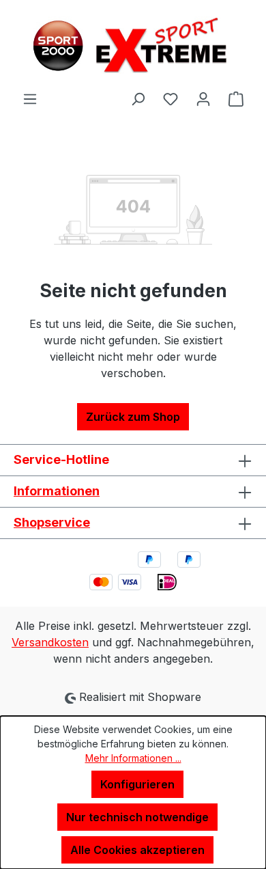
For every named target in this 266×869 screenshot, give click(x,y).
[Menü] (30, 98)
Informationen (57, 491)
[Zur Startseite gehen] (133, 45)
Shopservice (52, 522)
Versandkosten (50, 642)
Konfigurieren (137, 784)
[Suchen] (137, 98)
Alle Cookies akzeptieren (137, 850)
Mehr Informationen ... (133, 758)
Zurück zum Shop (133, 417)
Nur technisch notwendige (137, 817)
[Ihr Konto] (203, 98)
